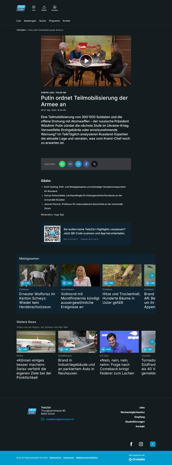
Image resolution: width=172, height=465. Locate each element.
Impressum (68, 458)
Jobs (142, 407)
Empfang (140, 417)
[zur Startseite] (21, 8)
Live (19, 20)
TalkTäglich (21, 30)
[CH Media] (137, 459)
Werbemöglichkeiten (133, 412)
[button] (70, 164)
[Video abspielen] (86, 60)
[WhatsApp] (62, 164)
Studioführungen (135, 421)
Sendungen (30, 20)
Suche (42, 20)
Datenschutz (55, 458)
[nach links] (20, 275)
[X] (94, 164)
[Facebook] (86, 164)
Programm (54, 20)
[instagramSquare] (141, 444)
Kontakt (140, 426)
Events (66, 20)
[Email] (78, 164)
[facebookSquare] (131, 444)
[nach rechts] (152, 275)
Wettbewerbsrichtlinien (87, 458)
